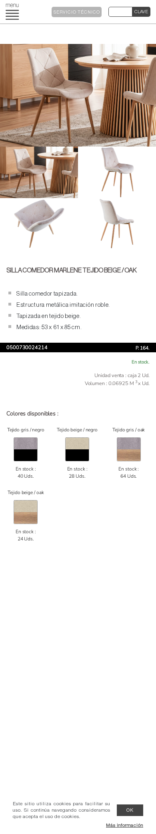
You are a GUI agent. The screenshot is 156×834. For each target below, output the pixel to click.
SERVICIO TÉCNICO (77, 12)
